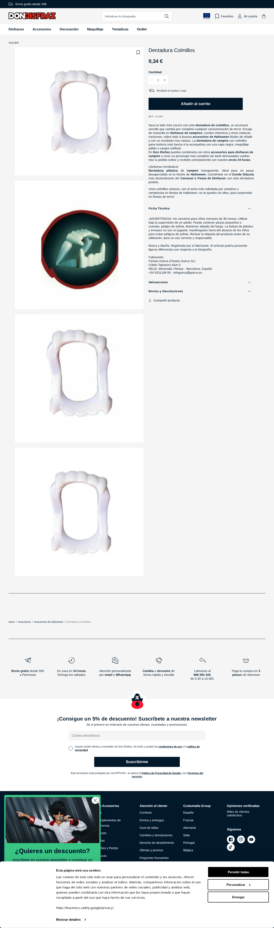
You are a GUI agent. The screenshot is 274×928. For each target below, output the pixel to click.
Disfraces (16, 29)
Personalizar (235, 884)
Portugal (189, 842)
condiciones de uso (170, 746)
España (188, 812)
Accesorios (42, 29)
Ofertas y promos (151, 850)
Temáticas (120, 29)
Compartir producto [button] (166, 300)
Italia (186, 835)
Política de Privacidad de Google (161, 773)
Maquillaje (95, 29)
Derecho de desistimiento (157, 842)
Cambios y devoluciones (156, 835)
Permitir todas (238, 872)
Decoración (69, 29)
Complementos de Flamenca (108, 822)
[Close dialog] (95, 800)
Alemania (189, 827)
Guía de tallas (149, 827)
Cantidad (155, 72)
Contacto (146, 812)
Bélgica (188, 850)
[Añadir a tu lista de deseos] (138, 52)
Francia (188, 820)
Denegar (238, 897)
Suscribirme (137, 762)
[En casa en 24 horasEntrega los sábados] (71, 670)
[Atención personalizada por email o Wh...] (115, 670)
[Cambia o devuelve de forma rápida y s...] (159, 670)
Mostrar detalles (68, 919)
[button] (263, 16)
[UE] (207, 16)
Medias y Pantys (107, 848)
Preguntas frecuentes (154, 858)
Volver (14, 42)
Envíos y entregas (152, 820)
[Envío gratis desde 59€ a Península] (28, 670)
